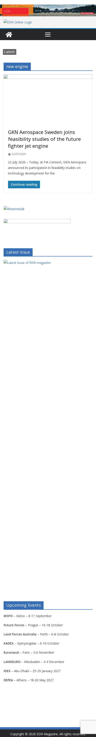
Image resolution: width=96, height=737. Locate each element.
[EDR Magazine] (9, 34)
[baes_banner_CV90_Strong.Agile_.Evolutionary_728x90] (48, 10)
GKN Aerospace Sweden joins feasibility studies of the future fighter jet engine (44, 139)
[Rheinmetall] (14, 209)
